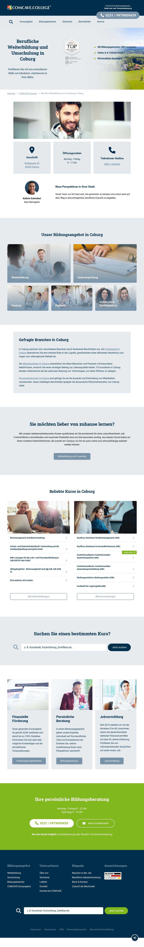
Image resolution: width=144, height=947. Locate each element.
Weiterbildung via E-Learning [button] (72, 456)
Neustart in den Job (81, 873)
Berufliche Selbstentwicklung (86, 877)
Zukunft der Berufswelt (83, 886)
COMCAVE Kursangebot (19, 886)
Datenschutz (50, 929)
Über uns (44, 873)
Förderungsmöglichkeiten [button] (29, 761)
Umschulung (13, 877)
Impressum (35, 929)
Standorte (44, 877)
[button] (118, 15)
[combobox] (63, 647)
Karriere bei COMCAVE (51, 891)
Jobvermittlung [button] (111, 761)
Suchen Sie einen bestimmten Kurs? (72, 634)
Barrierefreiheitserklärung (102, 929)
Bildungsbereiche (15, 882)
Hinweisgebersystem (76, 929)
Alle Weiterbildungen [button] (39, 596)
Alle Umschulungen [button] (105, 596)
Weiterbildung (14, 873)
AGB (61, 929)
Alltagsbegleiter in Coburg (36, 363)
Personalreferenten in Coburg (34, 378)
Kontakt (43, 886)
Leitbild (43, 882)
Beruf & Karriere (79, 882)
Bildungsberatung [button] (69, 761)
